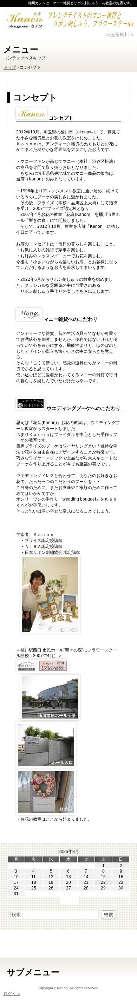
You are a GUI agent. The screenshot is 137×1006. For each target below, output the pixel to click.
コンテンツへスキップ (25, 57)
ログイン (12, 993)
